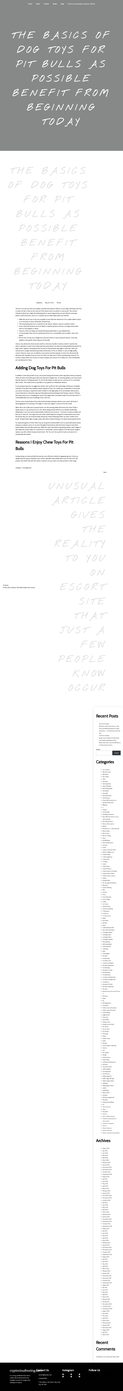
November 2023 (107, 1221)
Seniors (105, 1048)
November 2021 (107, 1278)
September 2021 (107, 1283)
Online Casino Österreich (110, 1008)
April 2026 (105, 1158)
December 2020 (107, 1304)
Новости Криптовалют (109, 1116)
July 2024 (105, 1202)
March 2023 (106, 1240)
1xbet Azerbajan (107, 786)
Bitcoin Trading (107, 835)
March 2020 (106, 1320)
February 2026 (106, 1162)
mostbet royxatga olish (109, 979)
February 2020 (106, 1323)
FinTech (105, 892)
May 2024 (105, 1207)
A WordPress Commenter (103, 1357)
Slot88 (104, 1055)
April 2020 (105, 1318)
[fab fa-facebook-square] (92, 1375)
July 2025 (105, 1179)
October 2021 (106, 1280)
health (104, 901)
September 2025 (107, 1174)
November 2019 (107, 1327)
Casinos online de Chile (109, 850)
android (105, 810)
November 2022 (107, 1250)
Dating (104, 878)
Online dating (106, 1012)
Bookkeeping (106, 840)
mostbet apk (106, 958)
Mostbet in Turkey (107, 970)
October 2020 (107, 1306)
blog (104, 838)
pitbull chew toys (61, 458)
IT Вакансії (105, 913)
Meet (104, 951)
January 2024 (106, 1217)
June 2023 (105, 1233)
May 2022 (105, 1264)
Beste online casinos (108, 824)
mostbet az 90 (107, 960)
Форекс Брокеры (107, 1128)
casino (104, 847)
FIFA (104, 890)
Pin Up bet (105, 1026)
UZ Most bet (106, 1074)
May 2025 (105, 1184)
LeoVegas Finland (107, 932)
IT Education (106, 911)
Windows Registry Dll (108, 1097)
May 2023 (105, 1235)
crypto (104, 864)
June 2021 (105, 1290)
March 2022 (106, 1268)
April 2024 (105, 1209)
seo (104, 1050)
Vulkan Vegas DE (107, 1076)
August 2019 (106, 1330)
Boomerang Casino (108, 842)
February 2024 (106, 1214)
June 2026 (105, 1153)
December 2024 (107, 1195)
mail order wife (107, 946)
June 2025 (105, 1181)
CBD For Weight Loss (108, 852)
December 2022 (107, 1247)
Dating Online (106, 880)
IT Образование (107, 916)
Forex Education (107, 897)
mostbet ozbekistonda (109, 977)
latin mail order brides (108, 930)
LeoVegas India (107, 935)
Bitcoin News (106, 831)
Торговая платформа (108, 1123)
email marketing (107, 887)
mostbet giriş (106, 967)
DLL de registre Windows (109, 883)
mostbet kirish (107, 975)
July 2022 (105, 1259)
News (104, 998)
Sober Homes (106, 1057)
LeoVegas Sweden (108, 939)
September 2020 (107, 1309)
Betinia (104, 826)
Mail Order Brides (107, 944)
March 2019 (106, 1334)
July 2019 (105, 1332)
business (105, 845)
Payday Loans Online (108, 1024)
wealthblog (106, 1090)
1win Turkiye (106, 776)
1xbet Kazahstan (107, 795)
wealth (104, 1088)
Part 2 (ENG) (106, 1019)
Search (98, 749)
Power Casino (106, 1038)
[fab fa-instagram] (92, 1379)
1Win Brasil (105, 774)
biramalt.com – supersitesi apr (111, 828)
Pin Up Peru (106, 1031)
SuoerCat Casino (107, 1067)
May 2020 (105, 1316)
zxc (103, 1104)
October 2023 (106, 1224)
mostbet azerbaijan (108, 963)
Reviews (105, 1043)
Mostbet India (106, 972)
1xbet (104, 779)
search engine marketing (109, 1045)
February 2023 (106, 1242)
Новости (105, 1114)
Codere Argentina (107, 857)
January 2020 (106, 1325)
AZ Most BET (106, 812)
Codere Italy (106, 859)
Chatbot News (106, 854)
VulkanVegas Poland (108, 1085)
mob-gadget (106, 953)
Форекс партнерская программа (111, 1133)
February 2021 (106, 1299)
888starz (105, 805)
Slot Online (106, 1052)
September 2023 (107, 1226)
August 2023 (106, 1228)
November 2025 (107, 1169)
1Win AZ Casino (107, 772)
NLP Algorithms (107, 1003)
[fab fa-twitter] (100, 1375)
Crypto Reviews (107, 869)
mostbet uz (106, 982)
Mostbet (105, 956)
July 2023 (105, 1231)
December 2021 (107, 1276)
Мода (104, 1109)
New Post (105, 996)
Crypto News (106, 866)
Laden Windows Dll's (108, 927)
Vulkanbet (105, 1083)
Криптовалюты (107, 1107)
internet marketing (108, 909)
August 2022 (106, 1257)
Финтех (105, 1126)
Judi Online (105, 920)
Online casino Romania (109, 1010)
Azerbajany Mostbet (108, 814)
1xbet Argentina (107, 784)
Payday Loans (106, 1022)
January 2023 (106, 1245)
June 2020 (105, 1313)
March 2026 (106, 1160)
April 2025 (105, 1186)
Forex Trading (106, 899)
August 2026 (106, 1148)
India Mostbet (106, 906)
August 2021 (106, 1285)
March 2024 (106, 1212)
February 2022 (106, 1271)
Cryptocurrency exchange (110, 871)
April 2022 (105, 1266)
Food (104, 894)
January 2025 (106, 1193)
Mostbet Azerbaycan (108, 965)
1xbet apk (105, 781)
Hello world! (116, 1357)
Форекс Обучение (107, 1130)
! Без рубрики (106, 769)
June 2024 (105, 1205)
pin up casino (106, 1029)
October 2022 (106, 1252)
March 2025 (106, 1188)
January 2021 (106, 1301)
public (104, 1041)
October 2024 (106, 1200)
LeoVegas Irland (107, 937)
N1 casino (105, 989)
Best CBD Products (108, 821)
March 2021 (106, 1297)
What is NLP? (106, 1092)
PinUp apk (105, 1034)
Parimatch (105, 1017)
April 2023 (105, 1238)
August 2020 (106, 1311)
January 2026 (106, 1165)
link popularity (106, 942)
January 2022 (106, 1273)
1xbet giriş (105, 793)
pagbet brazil (106, 1015)
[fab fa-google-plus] (107, 1375)
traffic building (106, 1069)
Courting (105, 861)
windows (105, 1095)
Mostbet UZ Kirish (108, 984)
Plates (104, 1036)
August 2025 (106, 1176)
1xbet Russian (106, 798)
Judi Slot (105, 923)
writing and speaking (108, 1102)
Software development (109, 1062)
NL (103, 1001)
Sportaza (105, 1064)
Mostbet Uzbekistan (108, 986)
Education (105, 885)
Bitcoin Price (106, 833)
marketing (105, 949)
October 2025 (106, 1172)
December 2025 (107, 1167)
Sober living (106, 1060)
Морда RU (105, 1111)
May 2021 (105, 1292)
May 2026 (105, 1155)
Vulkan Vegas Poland (108, 1081)
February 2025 (106, 1191)
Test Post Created (104, 724)
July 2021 (105, 1287)
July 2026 (105, 1151)
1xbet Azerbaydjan (107, 788)
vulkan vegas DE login (108, 1078)
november (105, 1005)
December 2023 (107, 1219)
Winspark (105, 1100)
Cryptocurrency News (108, 873)
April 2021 (105, 1294)
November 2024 (107, 1198)
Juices (104, 925)
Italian (104, 918)
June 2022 (105, 1261)
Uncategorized (26, 468)
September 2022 (107, 1254)
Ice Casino (105, 904)
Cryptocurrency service (109, 876)
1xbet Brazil (106, 791)
